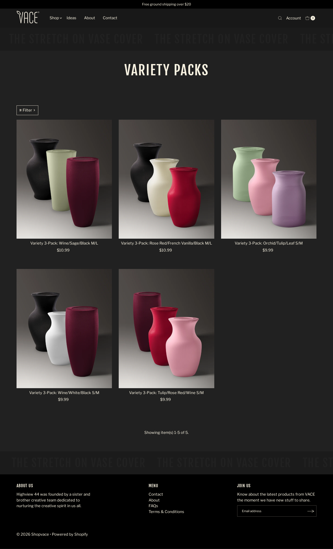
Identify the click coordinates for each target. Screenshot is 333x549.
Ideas (71, 18)
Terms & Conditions (166, 512)
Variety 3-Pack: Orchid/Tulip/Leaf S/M (269, 243)
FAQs (153, 506)
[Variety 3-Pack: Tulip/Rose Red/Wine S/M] (166, 328)
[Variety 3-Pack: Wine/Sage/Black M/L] (64, 179)
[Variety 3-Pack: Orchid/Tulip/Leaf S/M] (268, 179)
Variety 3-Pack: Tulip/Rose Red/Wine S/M (166, 392)
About (89, 18)
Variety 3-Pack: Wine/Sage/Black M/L (64, 243)
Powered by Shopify (70, 534)
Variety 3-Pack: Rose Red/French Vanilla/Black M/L (166, 243)
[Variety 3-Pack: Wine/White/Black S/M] (64, 328)
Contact (110, 18)
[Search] (280, 18)
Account (293, 18)
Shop (54, 18)
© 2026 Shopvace (33, 534)
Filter (27, 110)
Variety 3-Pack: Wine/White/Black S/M (64, 392)
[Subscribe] (310, 511)
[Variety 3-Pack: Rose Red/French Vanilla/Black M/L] (166, 179)
